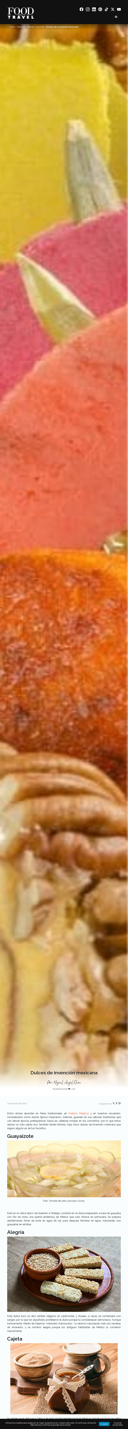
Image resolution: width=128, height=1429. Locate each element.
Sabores (21, 27)
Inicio (12, 27)
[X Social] (113, 9)
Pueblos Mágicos (78, 1113)
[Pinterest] (100, 9)
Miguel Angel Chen (67, 1082)
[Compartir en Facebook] (116, 1104)
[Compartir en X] (113, 1104)
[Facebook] (81, 9)
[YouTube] (119, 9)
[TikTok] (106, 9)
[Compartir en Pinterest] (119, 1104)
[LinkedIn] (94, 9)
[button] (116, 17)
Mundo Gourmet (35, 27)
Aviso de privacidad (118, 1424)
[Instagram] (88, 9)
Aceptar (104, 1424)
